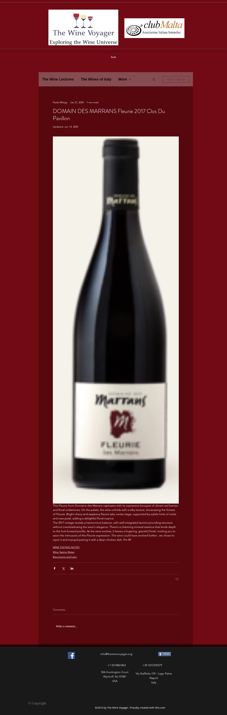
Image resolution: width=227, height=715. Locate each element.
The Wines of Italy (96, 79)
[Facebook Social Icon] (71, 655)
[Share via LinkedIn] (72, 568)
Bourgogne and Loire (65, 556)
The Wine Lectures (58, 79)
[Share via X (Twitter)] (63, 568)
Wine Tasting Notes (63, 552)
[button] (154, 79)
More (122, 79)
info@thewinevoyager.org (116, 654)
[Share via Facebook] (54, 568)
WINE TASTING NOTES (66, 547)
